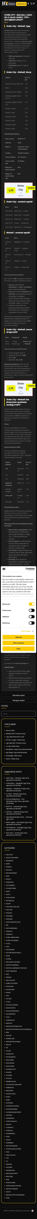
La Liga (8, 1002)
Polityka (9, 1078)
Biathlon (9, 870)
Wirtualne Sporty (12, 1173)
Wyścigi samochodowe (13, 1186)
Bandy (8, 864)
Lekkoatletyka (10, 1008)
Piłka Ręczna (10, 1063)
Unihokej (9, 1164)
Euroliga (9, 913)
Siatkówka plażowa (12, 1106)
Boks (7, 876)
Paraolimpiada (11, 1057)
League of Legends (12, 1005)
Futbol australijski (12, 940)
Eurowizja (9, 916)
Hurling (8, 959)
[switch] (32, 610)
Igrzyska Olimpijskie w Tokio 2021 (16, 968)
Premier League (11, 1081)
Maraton (9, 1023)
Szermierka (9, 1143)
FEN (7, 925)
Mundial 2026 (10, 1038)
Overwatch (10, 1054)
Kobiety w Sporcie (12, 983)
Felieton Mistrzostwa (13, 922)
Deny (18, 648)
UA (7, 1161)
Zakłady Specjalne (12, 1189)
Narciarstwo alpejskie (13, 1041)
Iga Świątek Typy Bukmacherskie (16, 752)
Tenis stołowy (11, 1155)
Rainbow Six (10, 1087)
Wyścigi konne (10, 1182)
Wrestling (9, 1176)
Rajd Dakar (9, 1091)
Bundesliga (9, 882)
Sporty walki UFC (11, 1121)
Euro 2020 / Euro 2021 (13, 907)
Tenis (7, 1152)
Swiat (8, 1136)
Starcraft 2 (10, 1127)
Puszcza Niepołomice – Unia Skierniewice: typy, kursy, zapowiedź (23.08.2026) (17, 801)
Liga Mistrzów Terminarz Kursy (16, 743)
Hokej (8, 956)
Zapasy (8, 1192)
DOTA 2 (8, 894)
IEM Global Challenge (13, 962)
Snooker (9, 1115)
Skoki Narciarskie (11, 1109)
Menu (6, 22)
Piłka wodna (10, 1066)
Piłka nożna (10, 1060)
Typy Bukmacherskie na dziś (15, 737)
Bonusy (8, 879)
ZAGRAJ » (30, 189)
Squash (8, 1124)
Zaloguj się (11, 4)
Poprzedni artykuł (19, 695)
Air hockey (9, 855)
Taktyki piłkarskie (11, 1146)
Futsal (8, 943)
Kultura (8, 999)
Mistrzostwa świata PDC (14, 1026)
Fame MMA (9, 919)
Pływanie (9, 1075)
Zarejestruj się (21, 4)
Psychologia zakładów (13, 1084)
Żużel (8, 1198)
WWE (7, 1179)
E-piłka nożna (10, 897)
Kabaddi (8, 977)
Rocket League (11, 1094)
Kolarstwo (10, 986)
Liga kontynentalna (12, 1011)
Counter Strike (11, 888)
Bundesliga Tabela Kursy (14, 756)
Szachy (8, 1140)
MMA (7, 1032)
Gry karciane (10, 950)
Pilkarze (8, 1072)
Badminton (9, 861)
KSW (7, 996)
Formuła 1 (9, 931)
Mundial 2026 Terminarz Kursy (15, 734)
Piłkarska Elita (11, 1069)
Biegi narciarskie (11, 873)
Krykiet (8, 992)
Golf (7, 946)
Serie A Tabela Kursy (12, 759)
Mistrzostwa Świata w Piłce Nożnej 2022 (19, 1029)
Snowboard (10, 1118)
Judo (7, 974)
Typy (7, 1158)
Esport (8, 904)
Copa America (10, 885)
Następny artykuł (18, 700)
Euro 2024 (9, 910)
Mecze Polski (10, 730)
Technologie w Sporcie (13, 1149)
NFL (7, 1048)
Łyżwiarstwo (10, 1020)
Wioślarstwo (10, 1170)
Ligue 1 (8, 1017)
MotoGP (9, 1035)
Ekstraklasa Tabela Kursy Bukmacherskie (19, 749)
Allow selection (18, 643)
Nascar (8, 1045)
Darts (8, 891)
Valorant (9, 1167)
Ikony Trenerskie (11, 971)
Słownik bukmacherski (13, 1112)
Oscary (8, 1051)
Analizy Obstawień (12, 858)
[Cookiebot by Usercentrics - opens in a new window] (26, 569)
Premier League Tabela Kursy (15, 740)
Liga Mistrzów (10, 1014)
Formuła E (9, 934)
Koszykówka (10, 989)
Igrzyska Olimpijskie (12, 965)
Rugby (8, 1097)
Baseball (9, 867)
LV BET (6, 4)
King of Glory (10, 980)
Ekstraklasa (10, 901)
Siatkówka (9, 1103)
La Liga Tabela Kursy (12, 746)
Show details (26, 631)
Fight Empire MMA (11, 928)
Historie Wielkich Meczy (13, 953)
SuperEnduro (10, 1133)
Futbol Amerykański (12, 937)
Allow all (18, 637)
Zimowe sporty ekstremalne (15, 1195)
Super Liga (9, 1130)
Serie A (8, 1100)
